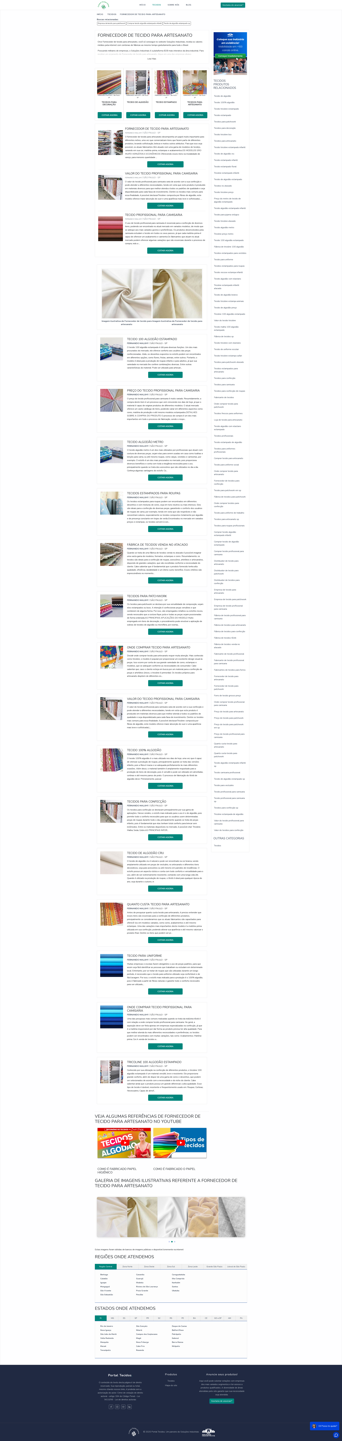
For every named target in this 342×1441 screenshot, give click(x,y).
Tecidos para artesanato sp (226, 519)
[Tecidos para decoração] (109, 82)
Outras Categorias (228, 838)
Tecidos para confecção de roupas (229, 391)
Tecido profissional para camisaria (229, 791)
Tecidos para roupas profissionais (229, 525)
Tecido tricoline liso (223, 134)
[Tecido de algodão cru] (111, 862)
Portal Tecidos (120, 1375)
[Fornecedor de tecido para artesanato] (111, 142)
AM (229, 1318)
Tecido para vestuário (224, 785)
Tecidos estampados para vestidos (230, 253)
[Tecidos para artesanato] (195, 82)
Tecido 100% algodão (224, 102)
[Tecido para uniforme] (111, 965)
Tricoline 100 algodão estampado (229, 314)
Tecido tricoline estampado (226, 108)
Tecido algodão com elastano (227, 278)
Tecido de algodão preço (225, 307)
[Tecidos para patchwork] (111, 605)
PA (241, 1318)
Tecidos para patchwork (225, 121)
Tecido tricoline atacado (225, 221)
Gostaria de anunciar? (233, 5)
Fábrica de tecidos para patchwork (230, 496)
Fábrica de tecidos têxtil (225, 637)
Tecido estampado (222, 115)
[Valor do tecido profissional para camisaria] (111, 187)
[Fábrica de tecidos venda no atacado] (111, 554)
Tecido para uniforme (223, 259)
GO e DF (217, 1318)
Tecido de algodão (222, 96)
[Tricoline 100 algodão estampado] (111, 1071)
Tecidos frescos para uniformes (228, 413)
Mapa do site (171, 1385)
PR (147, 1318)
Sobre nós (173, 5)
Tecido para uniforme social (226, 464)
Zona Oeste (149, 1266)
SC (159, 1318)
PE (183, 1318)
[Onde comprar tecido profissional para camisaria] (111, 1016)
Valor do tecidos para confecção (228, 830)
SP (136, 1318)
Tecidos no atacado (223, 185)
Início (142, 5)
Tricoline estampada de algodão (228, 814)
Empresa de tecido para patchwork (111, 23)
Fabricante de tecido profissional (229, 653)
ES (124, 1318)
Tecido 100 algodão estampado (229, 240)
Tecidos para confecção (224, 378)
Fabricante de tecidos (224, 397)
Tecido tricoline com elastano (227, 342)
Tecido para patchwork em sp (227, 490)
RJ (101, 1318)
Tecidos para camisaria (224, 384)
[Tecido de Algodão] (138, 82)
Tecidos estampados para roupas (229, 266)
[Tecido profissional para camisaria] (111, 228)
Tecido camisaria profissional (227, 772)
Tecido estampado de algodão (228, 442)
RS (171, 1318)
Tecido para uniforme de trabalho (229, 512)
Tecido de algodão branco (226, 294)
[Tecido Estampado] (166, 82)
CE (206, 1318)
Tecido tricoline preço (224, 192)
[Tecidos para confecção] (111, 811)
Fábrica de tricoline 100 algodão (229, 246)
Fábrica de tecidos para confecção (229, 631)
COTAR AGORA (110, 115)
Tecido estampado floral (225, 166)
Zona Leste (193, 1266)
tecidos (156, 5)
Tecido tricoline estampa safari (228, 355)
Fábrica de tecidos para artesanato (230, 625)
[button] (168, 1241)
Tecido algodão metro (224, 227)
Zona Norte (127, 1266)
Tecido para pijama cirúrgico (226, 214)
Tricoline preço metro (223, 233)
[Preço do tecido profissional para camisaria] (111, 400)
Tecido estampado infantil (226, 160)
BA (194, 1318)
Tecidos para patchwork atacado (229, 362)
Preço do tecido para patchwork (229, 718)
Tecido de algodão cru (224, 153)
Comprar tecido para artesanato (228, 458)
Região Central (105, 1266)
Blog (188, 5)
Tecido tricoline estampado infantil (229, 147)
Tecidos (217, 845)
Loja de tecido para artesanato (228, 419)
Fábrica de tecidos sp (224, 336)
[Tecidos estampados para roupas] (111, 502)
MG (112, 1318)
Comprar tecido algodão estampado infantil (144, 23)
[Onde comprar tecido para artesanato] (111, 657)
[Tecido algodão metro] (111, 451)
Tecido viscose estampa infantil (228, 272)
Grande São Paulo (214, 1266)
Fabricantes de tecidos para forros (230, 669)
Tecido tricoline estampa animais (229, 301)
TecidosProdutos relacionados (224, 84)
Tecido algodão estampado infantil (230, 208)
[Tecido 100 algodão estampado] (111, 348)
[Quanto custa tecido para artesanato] (111, 914)
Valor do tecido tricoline (225, 320)
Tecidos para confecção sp (226, 807)
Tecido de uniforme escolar (226, 349)
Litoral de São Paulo (236, 1266)
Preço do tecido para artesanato (229, 711)
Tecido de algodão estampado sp (177, 23)
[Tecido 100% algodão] (111, 759)
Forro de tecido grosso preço (227, 695)
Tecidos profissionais (223, 435)
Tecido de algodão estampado (228, 179)
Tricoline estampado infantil (226, 173)
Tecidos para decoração (225, 128)
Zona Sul (171, 1266)
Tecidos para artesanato (225, 140)
